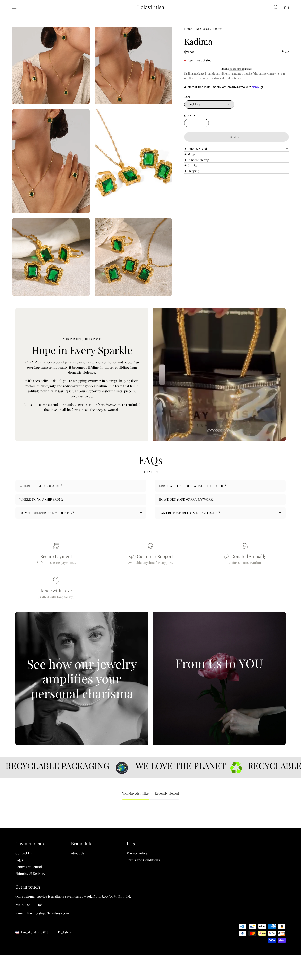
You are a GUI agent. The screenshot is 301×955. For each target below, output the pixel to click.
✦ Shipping (191, 171)
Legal (132, 843)
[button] (276, 7)
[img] (285, 51)
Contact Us (23, 853)
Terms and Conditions (143, 860)
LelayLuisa (150, 7)
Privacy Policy (137, 853)
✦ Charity (190, 165)
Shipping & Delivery (30, 873)
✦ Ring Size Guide (196, 149)
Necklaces (202, 29)
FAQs (19, 860)
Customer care (30, 843)
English (63, 932)
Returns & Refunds (29, 866)
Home (188, 29)
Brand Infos (83, 843)
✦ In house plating (196, 160)
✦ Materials (192, 154)
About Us (77, 853)
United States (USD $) (35, 932)
